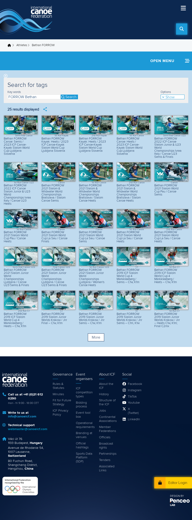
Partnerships (107, 453)
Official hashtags (82, 445)
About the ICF (106, 386)
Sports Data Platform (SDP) (84, 457)
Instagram (134, 390)
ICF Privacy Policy (60, 412)
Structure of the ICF (107, 402)
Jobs (102, 410)
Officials (104, 437)
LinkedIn (134, 419)
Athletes (21, 45)
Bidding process (81, 404)
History (104, 394)
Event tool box (83, 414)
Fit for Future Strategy (62, 402)
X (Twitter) (133, 411)
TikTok (132, 396)
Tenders (104, 460)
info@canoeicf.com (22, 416)
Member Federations (107, 429)
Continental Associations (108, 419)
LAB (172, 505)
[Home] (27, 19)
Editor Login (177, 483)
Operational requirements (85, 425)
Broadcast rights (106, 445)
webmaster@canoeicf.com (27, 429)
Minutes (58, 394)
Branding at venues (84, 435)
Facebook (134, 384)
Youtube (134, 402)
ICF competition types (84, 392)
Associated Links (106, 468)
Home (10, 45)
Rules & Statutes (58, 386)
